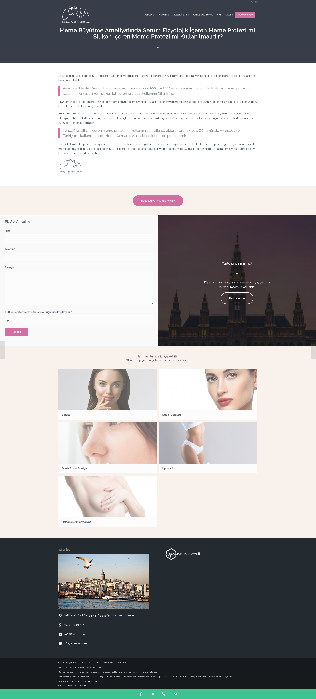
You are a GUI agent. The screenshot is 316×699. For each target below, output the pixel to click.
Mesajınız (10, 267)
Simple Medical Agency (81, 681)
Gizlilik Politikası (65, 686)
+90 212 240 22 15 (75, 624)
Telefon (10, 249)
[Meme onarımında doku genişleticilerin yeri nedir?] (2, 350)
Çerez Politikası (80, 686)
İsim (8, 230)
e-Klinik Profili (99, 681)
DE (256, 2)
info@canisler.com (75, 643)
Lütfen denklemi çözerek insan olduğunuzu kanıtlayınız (38, 312)
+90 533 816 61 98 (75, 634)
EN (252, 2)
